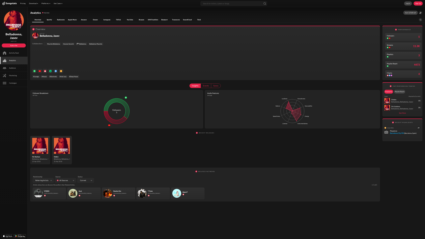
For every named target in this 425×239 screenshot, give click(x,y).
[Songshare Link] (420, 13)
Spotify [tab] (49, 20)
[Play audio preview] (387, 101)
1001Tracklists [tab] (153, 20)
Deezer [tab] (95, 20)
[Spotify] (34, 71)
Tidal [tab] (199, 20)
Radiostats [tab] (61, 20)
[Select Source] (420, 20)
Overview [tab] (38, 20)
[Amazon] (61, 71)
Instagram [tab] (106, 20)
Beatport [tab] (164, 20)
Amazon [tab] (84, 20)
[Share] (418, 128)
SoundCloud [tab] (187, 20)
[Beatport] (50, 71)
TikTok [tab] (118, 20)
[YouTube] (40, 71)
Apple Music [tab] (72, 20)
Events (206, 86)
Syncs (215, 86)
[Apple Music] (45, 71)
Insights (195, 86)
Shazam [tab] (141, 20)
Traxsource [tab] (176, 20)
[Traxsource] (55, 71)
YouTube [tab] (130, 20)
